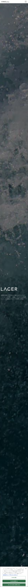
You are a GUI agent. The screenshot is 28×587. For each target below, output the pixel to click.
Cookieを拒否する (14, 581)
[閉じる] (25, 568)
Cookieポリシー (6, 574)
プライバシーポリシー (13, 574)
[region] (14, 577)
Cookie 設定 (14, 577)
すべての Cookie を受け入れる (14, 584)
